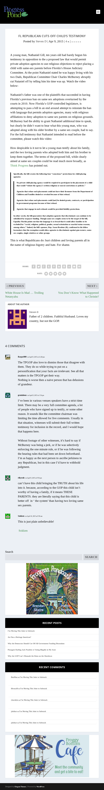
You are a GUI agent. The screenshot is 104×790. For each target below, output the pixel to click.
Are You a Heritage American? (19, 637)
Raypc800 (22, 357)
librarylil (14, 689)
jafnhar (14, 711)
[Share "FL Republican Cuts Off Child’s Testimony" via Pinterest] (53, 266)
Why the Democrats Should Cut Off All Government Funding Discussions (36, 644)
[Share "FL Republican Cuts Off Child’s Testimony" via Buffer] (64, 266)
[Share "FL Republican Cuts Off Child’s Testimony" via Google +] (43, 266)
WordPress (40, 787)
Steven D (41, 41)
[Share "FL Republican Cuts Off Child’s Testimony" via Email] (74, 266)
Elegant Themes (20, 787)
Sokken (21, 516)
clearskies (14, 700)
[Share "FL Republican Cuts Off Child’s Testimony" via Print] (79, 266)
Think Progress (19, 165)
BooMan (14, 677)
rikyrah (21, 478)
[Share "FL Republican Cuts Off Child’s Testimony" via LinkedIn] (59, 266)
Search (9, 551)
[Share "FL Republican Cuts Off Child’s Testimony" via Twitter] (38, 266)
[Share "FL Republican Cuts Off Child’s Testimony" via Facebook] (33, 266)
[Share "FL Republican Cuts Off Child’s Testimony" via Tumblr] (48, 266)
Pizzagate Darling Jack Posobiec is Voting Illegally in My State (32, 650)
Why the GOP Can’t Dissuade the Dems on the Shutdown (30, 656)
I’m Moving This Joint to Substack (21, 631)
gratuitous (22, 395)
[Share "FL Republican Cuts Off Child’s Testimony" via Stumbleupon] (69, 266)
